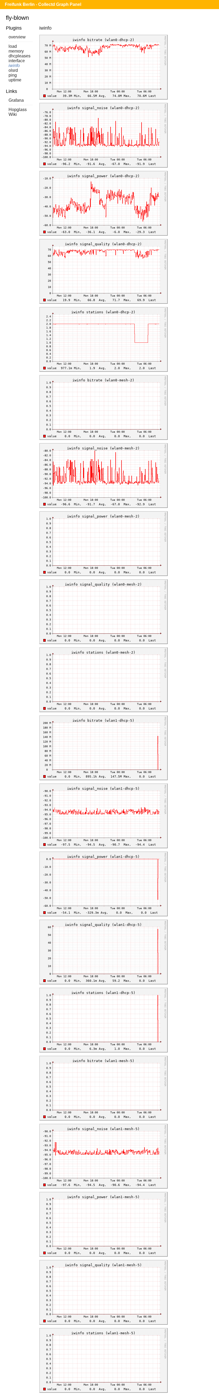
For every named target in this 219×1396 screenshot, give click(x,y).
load (13, 46)
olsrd (13, 70)
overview (17, 37)
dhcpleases (19, 56)
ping (13, 75)
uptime (15, 80)
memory (16, 51)
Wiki (13, 114)
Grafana (16, 100)
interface (17, 60)
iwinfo (14, 65)
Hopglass (18, 109)
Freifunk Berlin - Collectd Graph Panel (43, 4)
